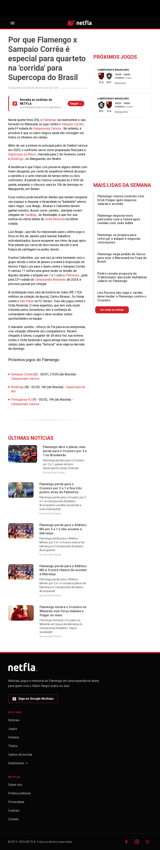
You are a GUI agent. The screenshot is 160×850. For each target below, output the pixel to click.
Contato (13, 819)
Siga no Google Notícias (33, 700)
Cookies (14, 810)
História (13, 737)
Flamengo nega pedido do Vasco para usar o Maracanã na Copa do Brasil (122, 257)
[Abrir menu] (12, 23)
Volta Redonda (55, 219)
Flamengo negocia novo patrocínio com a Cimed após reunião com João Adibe (118, 219)
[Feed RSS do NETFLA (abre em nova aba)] (147, 841)
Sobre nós (15, 785)
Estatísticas (18, 764)
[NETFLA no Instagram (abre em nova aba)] (137, 841)
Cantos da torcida (20, 754)
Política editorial (19, 793)
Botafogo (18, 387)
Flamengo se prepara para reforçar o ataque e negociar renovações (119, 238)
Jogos (12, 729)
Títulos (13, 746)
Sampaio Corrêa (72, 124)
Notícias (14, 720)
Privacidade (16, 802)
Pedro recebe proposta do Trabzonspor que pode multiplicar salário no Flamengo (122, 277)
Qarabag (31, 215)
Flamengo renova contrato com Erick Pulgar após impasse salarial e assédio (120, 200)
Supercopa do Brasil (22, 154)
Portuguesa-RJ (22, 399)
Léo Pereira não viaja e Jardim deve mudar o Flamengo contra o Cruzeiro (121, 296)
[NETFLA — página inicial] (80, 23)
